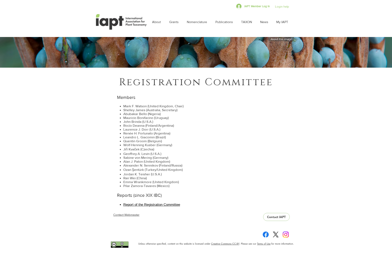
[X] (276, 234)
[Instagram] (286, 234)
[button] (157, 22)
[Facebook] (266, 234)
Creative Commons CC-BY (225, 243)
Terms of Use (264, 243)
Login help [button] (282, 6)
